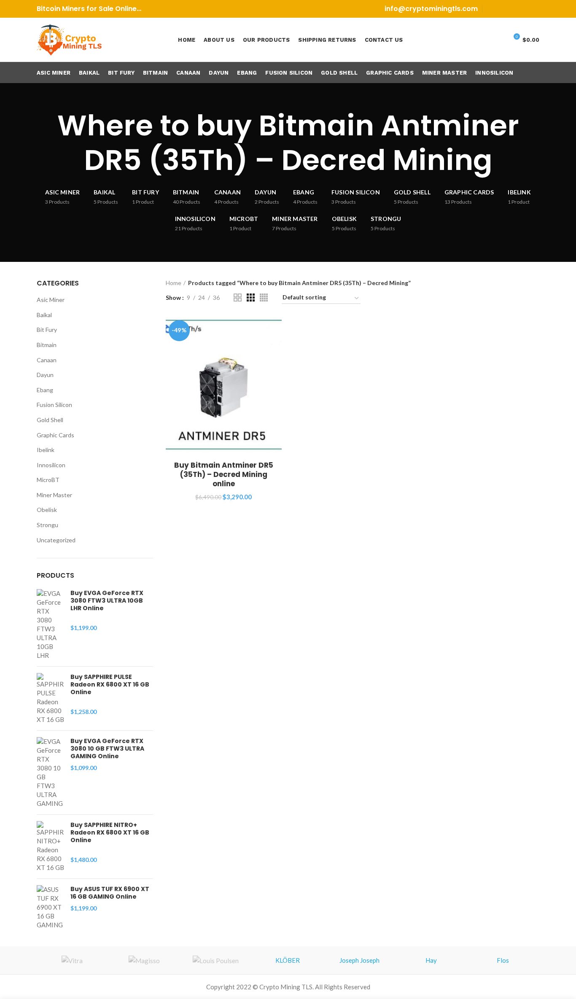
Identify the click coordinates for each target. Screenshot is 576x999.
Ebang (45, 389)
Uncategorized (56, 540)
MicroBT (48, 479)
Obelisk (47, 509)
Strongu (47, 524)
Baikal (44, 314)
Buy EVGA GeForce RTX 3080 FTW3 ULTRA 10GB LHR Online (106, 600)
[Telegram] (534, 8)
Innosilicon (51, 465)
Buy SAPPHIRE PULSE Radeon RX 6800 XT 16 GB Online (109, 684)
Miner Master (54, 494)
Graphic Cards (55, 435)
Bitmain (47, 344)
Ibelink (45, 449)
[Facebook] (492, 8)
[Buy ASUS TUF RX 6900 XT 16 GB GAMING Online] (50, 907)
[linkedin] (523, 8)
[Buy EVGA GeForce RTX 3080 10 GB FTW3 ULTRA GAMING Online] (50, 772)
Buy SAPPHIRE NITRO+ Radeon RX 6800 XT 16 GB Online (109, 832)
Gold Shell (50, 419)
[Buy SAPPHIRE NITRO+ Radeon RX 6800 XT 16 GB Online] (50, 846)
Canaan (47, 360)
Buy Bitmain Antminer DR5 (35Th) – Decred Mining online (223, 474)
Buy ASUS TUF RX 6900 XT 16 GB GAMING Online (109, 892)
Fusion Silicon (54, 404)
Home (173, 282)
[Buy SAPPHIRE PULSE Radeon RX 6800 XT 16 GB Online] (50, 698)
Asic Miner (51, 299)
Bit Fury (47, 329)
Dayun (45, 374)
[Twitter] (502, 8)
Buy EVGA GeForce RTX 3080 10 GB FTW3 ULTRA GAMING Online (107, 748)
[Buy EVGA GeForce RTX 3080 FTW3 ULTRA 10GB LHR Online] (50, 624)
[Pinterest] (513, 8)
